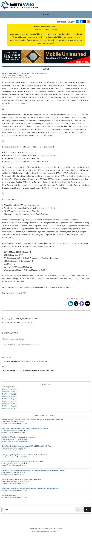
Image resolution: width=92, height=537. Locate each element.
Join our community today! (46, 29)
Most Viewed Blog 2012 (9, 406)
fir (24, 322)
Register (61, 21)
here (72, 287)
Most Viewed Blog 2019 (9, 389)
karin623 (10, 474)
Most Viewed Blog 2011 (9, 408)
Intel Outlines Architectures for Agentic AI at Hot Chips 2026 (22, 462)
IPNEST (24, 293)
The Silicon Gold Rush (8, 495)
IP (21, 77)
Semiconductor (27, 77)
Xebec (9, 450)
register (13, 344)
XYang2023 (13, 464)
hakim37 (12, 439)
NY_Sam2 (10, 432)
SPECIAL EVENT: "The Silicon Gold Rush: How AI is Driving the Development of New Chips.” (32, 419)
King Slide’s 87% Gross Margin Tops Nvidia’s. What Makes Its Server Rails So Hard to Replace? (33, 471)
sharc (30, 322)
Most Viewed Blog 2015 (9, 399)
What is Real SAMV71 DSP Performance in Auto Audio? (24, 73)
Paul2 (11, 472)
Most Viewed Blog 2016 (9, 396)
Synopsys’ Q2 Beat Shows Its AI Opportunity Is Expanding (21, 479)
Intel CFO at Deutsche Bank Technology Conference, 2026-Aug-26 (24, 428)
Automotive (16, 77)
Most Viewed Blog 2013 (9, 403)
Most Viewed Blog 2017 (9, 394)
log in (20, 344)
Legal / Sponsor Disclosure (40, 531)
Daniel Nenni (11, 423)
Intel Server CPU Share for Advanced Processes (18, 437)
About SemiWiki (55, 531)
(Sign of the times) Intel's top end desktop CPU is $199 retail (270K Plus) (26, 446)
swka (11, 421)
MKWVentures (12, 441)
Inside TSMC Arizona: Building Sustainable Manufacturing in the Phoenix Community (30, 488)
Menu (47, 14)
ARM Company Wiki (8, 387)
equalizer (17, 322)
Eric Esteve (7, 75)
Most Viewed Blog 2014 (9, 401)
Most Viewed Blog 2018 (9, 392)
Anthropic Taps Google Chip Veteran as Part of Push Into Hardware (24, 455)
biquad (9, 322)
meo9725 (13, 448)
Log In (71, 21)
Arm (10, 77)
